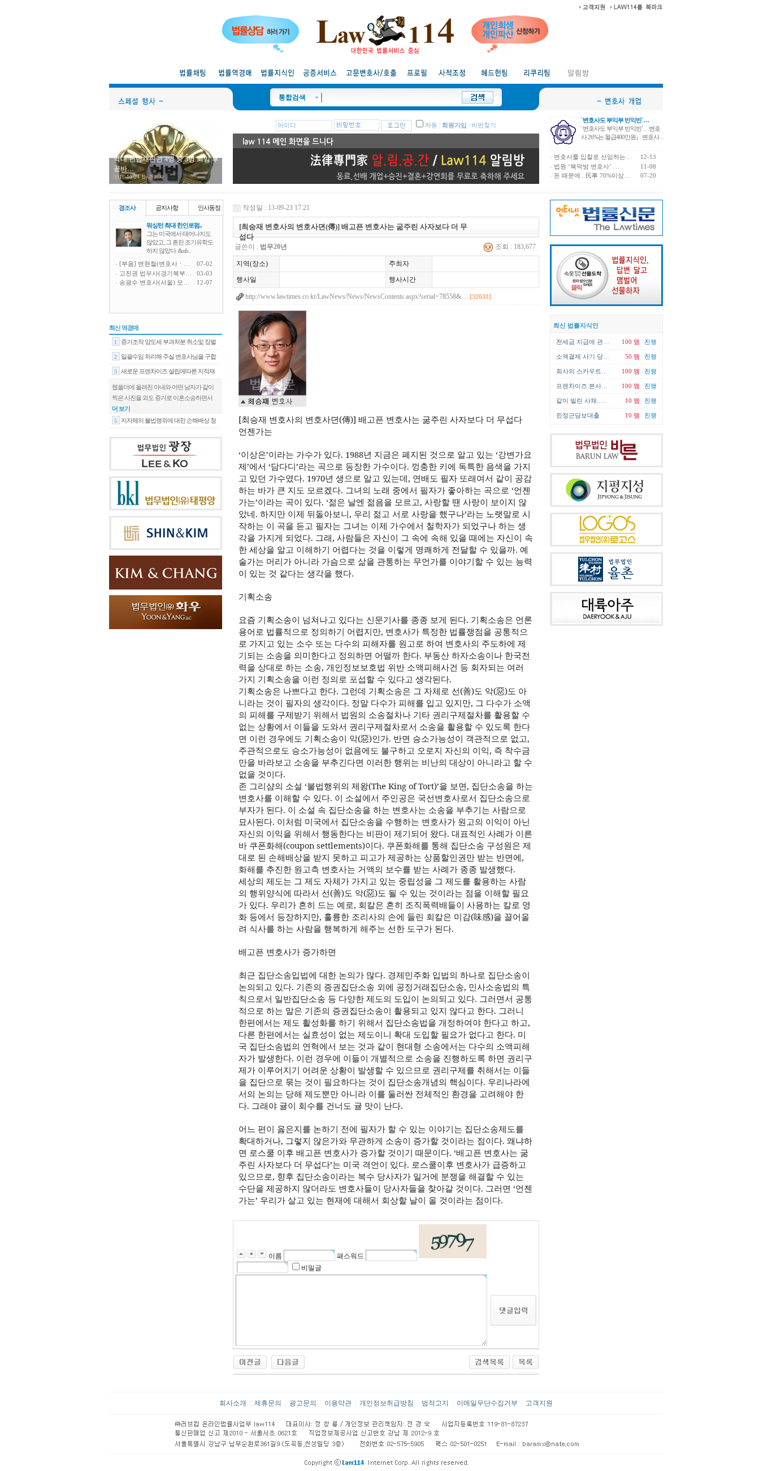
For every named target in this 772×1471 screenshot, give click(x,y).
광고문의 (302, 1403)
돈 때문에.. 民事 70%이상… (592, 175)
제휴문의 (267, 1403)
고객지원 (539, 1403)
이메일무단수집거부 (487, 1403)
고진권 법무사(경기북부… (155, 273)
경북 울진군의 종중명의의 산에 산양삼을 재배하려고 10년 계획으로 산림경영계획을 (165, 412)
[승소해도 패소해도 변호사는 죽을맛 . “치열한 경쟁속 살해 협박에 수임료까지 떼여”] (288, 1361)
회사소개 (232, 1403)
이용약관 (338, 1403)
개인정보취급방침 (386, 1403)
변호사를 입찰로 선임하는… (593, 156)
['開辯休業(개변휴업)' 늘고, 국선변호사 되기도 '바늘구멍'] (250, 1361)
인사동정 (209, 207)
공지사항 (166, 207)
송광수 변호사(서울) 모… (154, 282)
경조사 (127, 207)
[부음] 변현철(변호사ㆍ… (154, 263)
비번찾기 (483, 125)
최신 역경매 (123, 327)
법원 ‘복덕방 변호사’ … (586, 166)
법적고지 (435, 1403)
